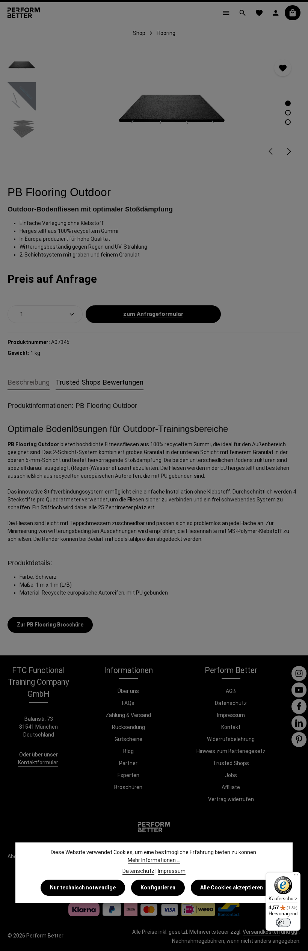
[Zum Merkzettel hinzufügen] (282, 67)
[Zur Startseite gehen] (24, 13)
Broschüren (128, 787)
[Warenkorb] (292, 12)
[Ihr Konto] (275, 12)
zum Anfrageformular (153, 314)
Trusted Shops (231, 763)
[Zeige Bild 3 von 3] (288, 122)
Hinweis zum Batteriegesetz (231, 751)
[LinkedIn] (298, 723)
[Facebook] (298, 706)
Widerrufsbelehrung (231, 739)
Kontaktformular (38, 762)
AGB (231, 691)
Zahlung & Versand (128, 715)
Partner (128, 763)
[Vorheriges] (271, 151)
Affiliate (231, 787)
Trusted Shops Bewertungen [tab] (99, 382)
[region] (154, 106)
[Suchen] (242, 12)
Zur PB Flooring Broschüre (50, 625)
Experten (128, 775)
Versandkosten (261, 932)
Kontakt (230, 727)
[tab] (29, 382)
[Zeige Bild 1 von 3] (288, 103)
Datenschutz (231, 703)
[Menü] (226, 12)
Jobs (231, 775)
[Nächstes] (288, 151)
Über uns (128, 691)
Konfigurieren (157, 888)
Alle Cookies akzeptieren (231, 888)
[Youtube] (298, 689)
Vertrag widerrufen (231, 799)
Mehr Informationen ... (154, 860)
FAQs (128, 703)
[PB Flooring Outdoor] (171, 106)
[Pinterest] (298, 739)
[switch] (283, 922)
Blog (128, 751)
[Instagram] (298, 673)
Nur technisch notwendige (83, 888)
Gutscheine (128, 739)
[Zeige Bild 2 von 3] (288, 113)
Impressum (231, 715)
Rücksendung (128, 727)
